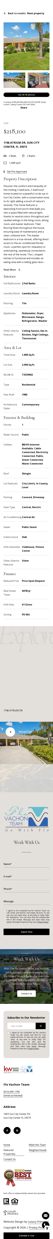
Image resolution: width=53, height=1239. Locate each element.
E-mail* (8, 876)
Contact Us (26, 993)
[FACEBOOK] (7, 1130)
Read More (10, 269)
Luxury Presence (38, 1221)
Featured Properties (9, 1151)
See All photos (26, 94)
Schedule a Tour (26, 1235)
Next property (35, 13)
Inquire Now (26, 931)
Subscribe (41, 1026)
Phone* (8, 888)
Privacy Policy (42, 922)
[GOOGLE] (17, 1130)
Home (7, 1144)
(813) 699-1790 (12, 1091)
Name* (8, 864)
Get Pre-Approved (17, 171)
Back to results (17, 13)
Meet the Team (37, 1144)
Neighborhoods (38, 1150)
